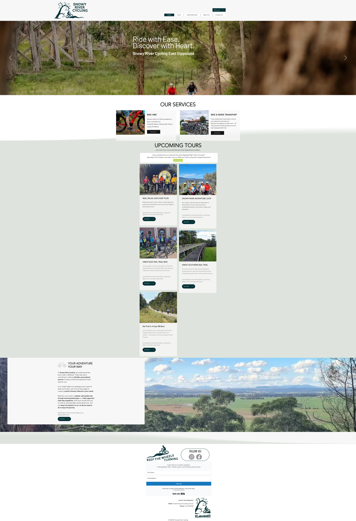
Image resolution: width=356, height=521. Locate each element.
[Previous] (10, 58)
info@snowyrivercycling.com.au (183, 503)
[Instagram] (191, 457)
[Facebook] (199, 457)
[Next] (345, 58)
